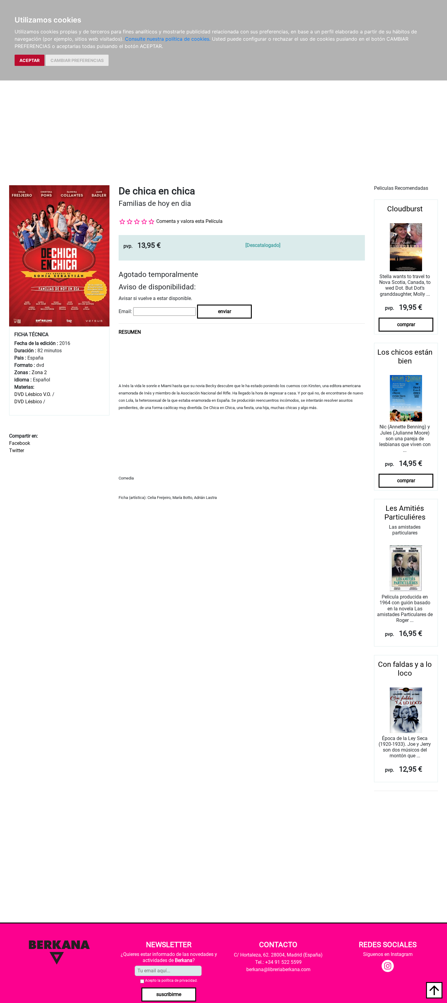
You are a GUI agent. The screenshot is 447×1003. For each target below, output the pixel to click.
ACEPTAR (29, 60)
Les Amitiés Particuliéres (404, 512)
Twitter (16, 450)
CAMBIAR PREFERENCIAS (77, 60)
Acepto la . (171, 980)
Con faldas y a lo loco (405, 668)
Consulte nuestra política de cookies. (167, 39)
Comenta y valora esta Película (189, 221)
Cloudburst (405, 209)
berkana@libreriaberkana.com (278, 969)
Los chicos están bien (404, 356)
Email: (125, 311)
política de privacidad (179, 980)
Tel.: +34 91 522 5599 (278, 962)
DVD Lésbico (28, 401)
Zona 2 (39, 372)
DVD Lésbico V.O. (32, 394)
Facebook (19, 443)
